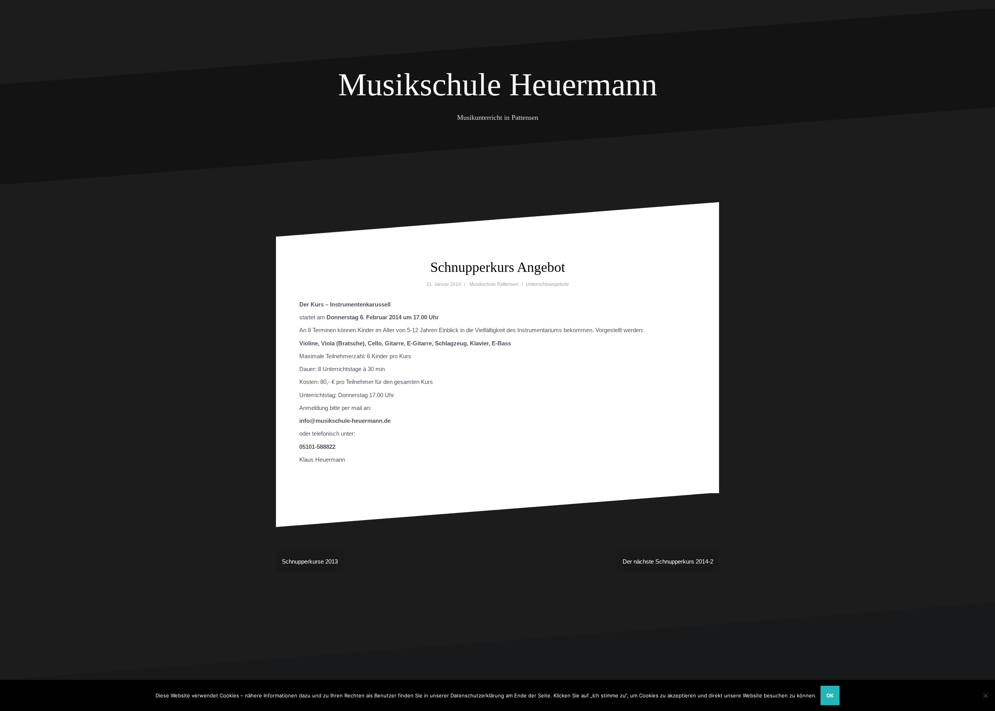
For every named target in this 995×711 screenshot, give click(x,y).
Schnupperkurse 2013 (310, 561)
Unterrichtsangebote (547, 284)
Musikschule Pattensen (494, 284)
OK (830, 695)
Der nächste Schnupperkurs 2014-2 (668, 561)
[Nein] (985, 695)
